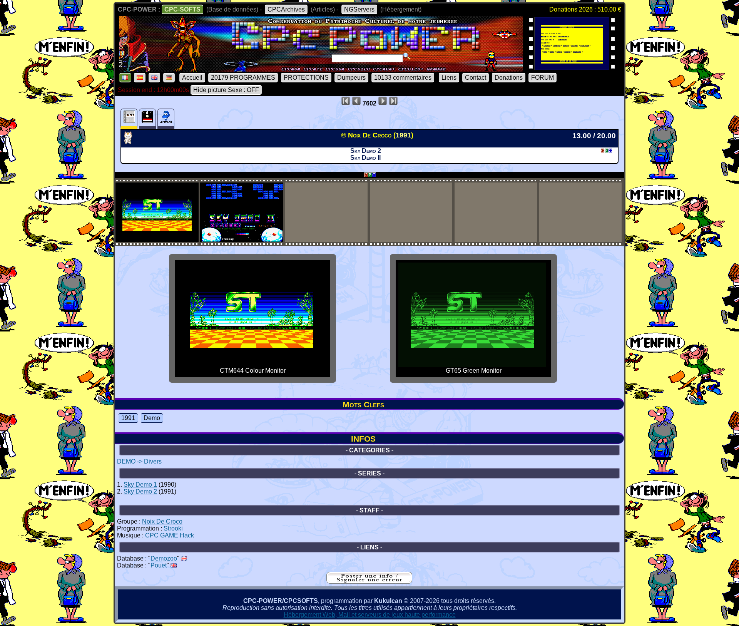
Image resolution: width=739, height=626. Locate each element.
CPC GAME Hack (169, 535)
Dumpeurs (351, 77)
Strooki (173, 528)
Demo (152, 418)
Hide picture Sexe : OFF (226, 90)
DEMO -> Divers (139, 461)
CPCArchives (286, 9)
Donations (509, 77)
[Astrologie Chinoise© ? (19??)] (572, 67)
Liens (448, 77)
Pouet (158, 565)
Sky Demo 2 (140, 491)
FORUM (542, 77)
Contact (475, 77)
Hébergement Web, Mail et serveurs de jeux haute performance (370, 614)
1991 (128, 418)
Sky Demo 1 (140, 484)
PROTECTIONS (306, 77)
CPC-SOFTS (182, 9)
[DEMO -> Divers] (130, 142)
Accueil (192, 77)
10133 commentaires (402, 77)
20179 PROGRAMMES (243, 77)
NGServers (359, 9)
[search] (407, 56)
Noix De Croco (162, 521)
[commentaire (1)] (165, 119)
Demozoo (163, 558)
